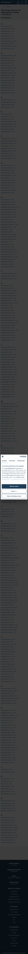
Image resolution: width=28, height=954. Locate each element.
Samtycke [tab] (4, 460)
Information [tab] (12, 460)
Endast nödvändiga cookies (14, 496)
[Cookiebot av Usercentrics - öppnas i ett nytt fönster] (20, 457)
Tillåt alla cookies (14, 486)
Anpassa (13, 491)
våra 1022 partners (10, 468)
